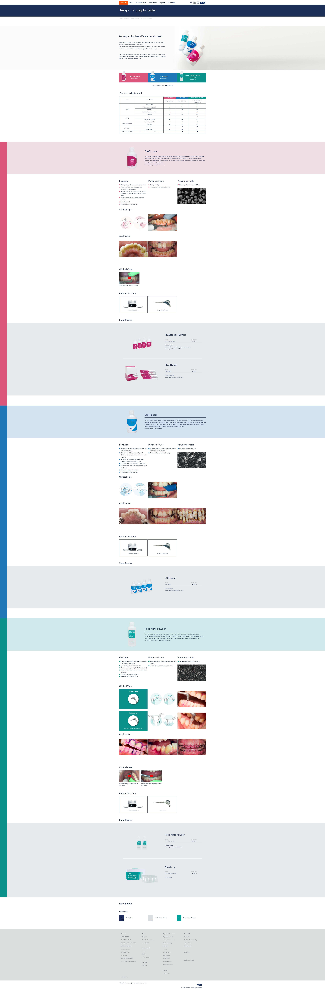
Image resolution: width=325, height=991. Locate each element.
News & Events (141, 3)
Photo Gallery (145, 957)
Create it (144, 937)
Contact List (166, 973)
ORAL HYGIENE (135, 18)
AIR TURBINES (125, 937)
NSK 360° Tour (188, 943)
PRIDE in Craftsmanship (190, 940)
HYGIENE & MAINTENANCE (128, 961)
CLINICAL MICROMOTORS (128, 943)
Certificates (166, 958)
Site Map (124, 977)
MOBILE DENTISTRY (126, 946)
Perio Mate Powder (192, 77)
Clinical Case (166, 952)
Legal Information (189, 960)
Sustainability (188, 946)
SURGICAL (124, 955)
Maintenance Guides (168, 940)
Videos (165, 949)
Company (186, 952)
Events (144, 954)
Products (123, 3)
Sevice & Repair (167, 961)
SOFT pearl (164, 77)
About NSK (171, 3)
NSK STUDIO (145, 943)
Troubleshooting (167, 943)
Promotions (153, 3)
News (143, 951)
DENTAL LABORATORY (127, 958)
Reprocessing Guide (168, 937)
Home (120, 18)
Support (162, 3)
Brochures (166, 946)
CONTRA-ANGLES (126, 940)
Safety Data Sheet (168, 964)
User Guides (166, 955)
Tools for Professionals (148, 940)
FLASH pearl (135, 77)
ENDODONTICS (125, 952)
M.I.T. (131, 3)
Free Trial (144, 965)
